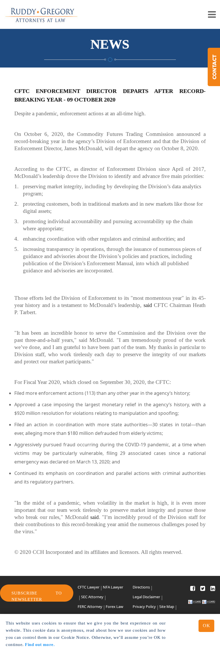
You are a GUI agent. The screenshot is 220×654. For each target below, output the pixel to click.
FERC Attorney (90, 606)
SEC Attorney (92, 596)
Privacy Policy (144, 606)
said (148, 305)
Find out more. (40, 644)
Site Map (166, 606)
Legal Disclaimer (146, 596)
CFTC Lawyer (88, 587)
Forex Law (114, 606)
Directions (141, 587)
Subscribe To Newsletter (36, 596)
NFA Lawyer (113, 587)
